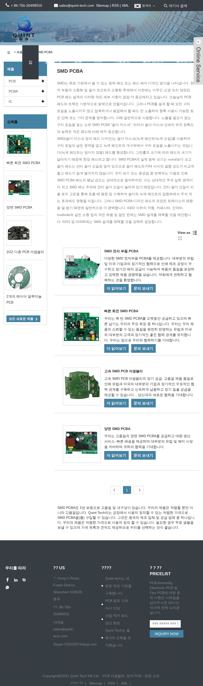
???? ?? (76, 683)
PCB (12, 81)
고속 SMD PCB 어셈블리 (123, 371)
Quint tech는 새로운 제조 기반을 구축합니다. (118, 585)
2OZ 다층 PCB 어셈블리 (25, 252)
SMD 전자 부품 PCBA (121, 251)
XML (125, 5)
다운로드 (122, 62)
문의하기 (184, 62)
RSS (115, 5)
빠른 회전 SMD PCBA (23, 163)
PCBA (13, 91)
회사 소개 (53, 62)
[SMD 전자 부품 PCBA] (82, 267)
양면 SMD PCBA (19, 207)
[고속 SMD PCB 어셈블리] (82, 387)
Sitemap (102, 5)
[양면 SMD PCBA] (82, 445)
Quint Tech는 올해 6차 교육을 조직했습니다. (118, 637)
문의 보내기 (153, 62)
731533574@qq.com (80, 644)
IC (10, 101)
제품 (78, 62)
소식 (98, 62)
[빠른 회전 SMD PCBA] (82, 327)
